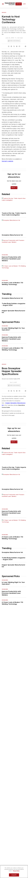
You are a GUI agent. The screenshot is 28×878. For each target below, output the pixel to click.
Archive (4, 12)
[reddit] (16, 46)
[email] (19, 46)
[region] (14, 871)
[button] (3, 4)
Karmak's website (7, 161)
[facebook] (8, 46)
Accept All (14, 874)
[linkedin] (11, 46)
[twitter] (14, 46)
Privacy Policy (16, 870)
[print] (25, 46)
